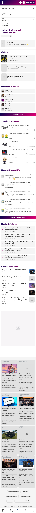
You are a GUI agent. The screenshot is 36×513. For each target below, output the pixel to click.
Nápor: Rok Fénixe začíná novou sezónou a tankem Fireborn (8, 451)
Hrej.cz (4, 303)
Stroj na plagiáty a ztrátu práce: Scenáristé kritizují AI (9, 386)
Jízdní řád (5, 52)
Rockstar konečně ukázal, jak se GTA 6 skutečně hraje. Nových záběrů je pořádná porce (15, 300)
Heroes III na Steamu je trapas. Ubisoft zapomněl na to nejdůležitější (26, 389)
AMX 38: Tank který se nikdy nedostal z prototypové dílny (9, 445)
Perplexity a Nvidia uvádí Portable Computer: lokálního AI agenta (9, 408)
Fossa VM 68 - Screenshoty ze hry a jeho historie (9, 440)
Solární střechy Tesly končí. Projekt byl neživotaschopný (9, 485)
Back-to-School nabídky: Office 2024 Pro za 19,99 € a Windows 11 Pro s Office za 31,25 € (9, 478)
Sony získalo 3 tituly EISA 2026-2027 (14, 270)
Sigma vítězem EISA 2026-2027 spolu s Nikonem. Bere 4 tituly (26, 482)
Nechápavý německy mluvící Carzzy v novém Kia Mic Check (26, 407)
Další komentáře (18, 217)
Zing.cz (4, 280)
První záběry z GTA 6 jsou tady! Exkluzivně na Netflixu (9, 374)
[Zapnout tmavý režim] (24, 2)
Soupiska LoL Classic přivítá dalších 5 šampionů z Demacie (26, 412)
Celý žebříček (18, 114)
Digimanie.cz (5, 271)
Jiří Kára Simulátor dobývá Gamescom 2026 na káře (25, 383)
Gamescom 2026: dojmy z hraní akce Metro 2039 (13, 292)
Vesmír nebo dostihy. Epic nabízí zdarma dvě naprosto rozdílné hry (8, 380)
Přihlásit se (30, 2)
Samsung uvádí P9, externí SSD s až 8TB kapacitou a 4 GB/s (26, 476)
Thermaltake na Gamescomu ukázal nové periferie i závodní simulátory (9, 422)
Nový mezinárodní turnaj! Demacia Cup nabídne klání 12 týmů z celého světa (26, 418)
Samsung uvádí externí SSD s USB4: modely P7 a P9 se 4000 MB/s (9, 471)
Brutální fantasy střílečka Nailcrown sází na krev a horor (14, 278)
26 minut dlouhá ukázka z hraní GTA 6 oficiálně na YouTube (14, 285)
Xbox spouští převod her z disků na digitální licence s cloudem (8, 415)
